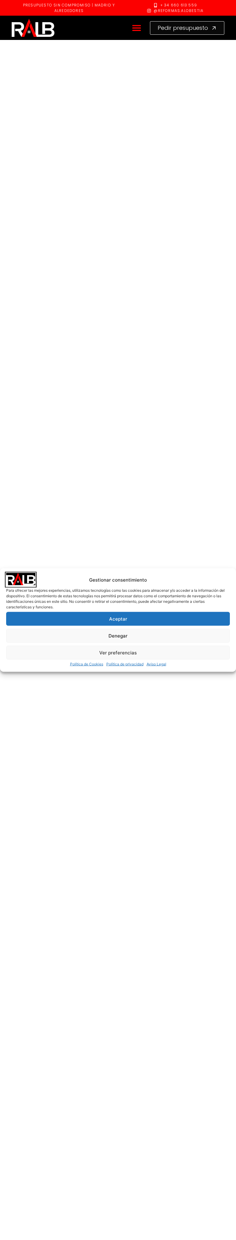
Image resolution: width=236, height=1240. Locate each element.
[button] (136, 28)
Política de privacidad (125, 664)
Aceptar (118, 619)
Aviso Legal (156, 664)
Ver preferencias (118, 652)
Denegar (118, 635)
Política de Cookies (86, 664)
